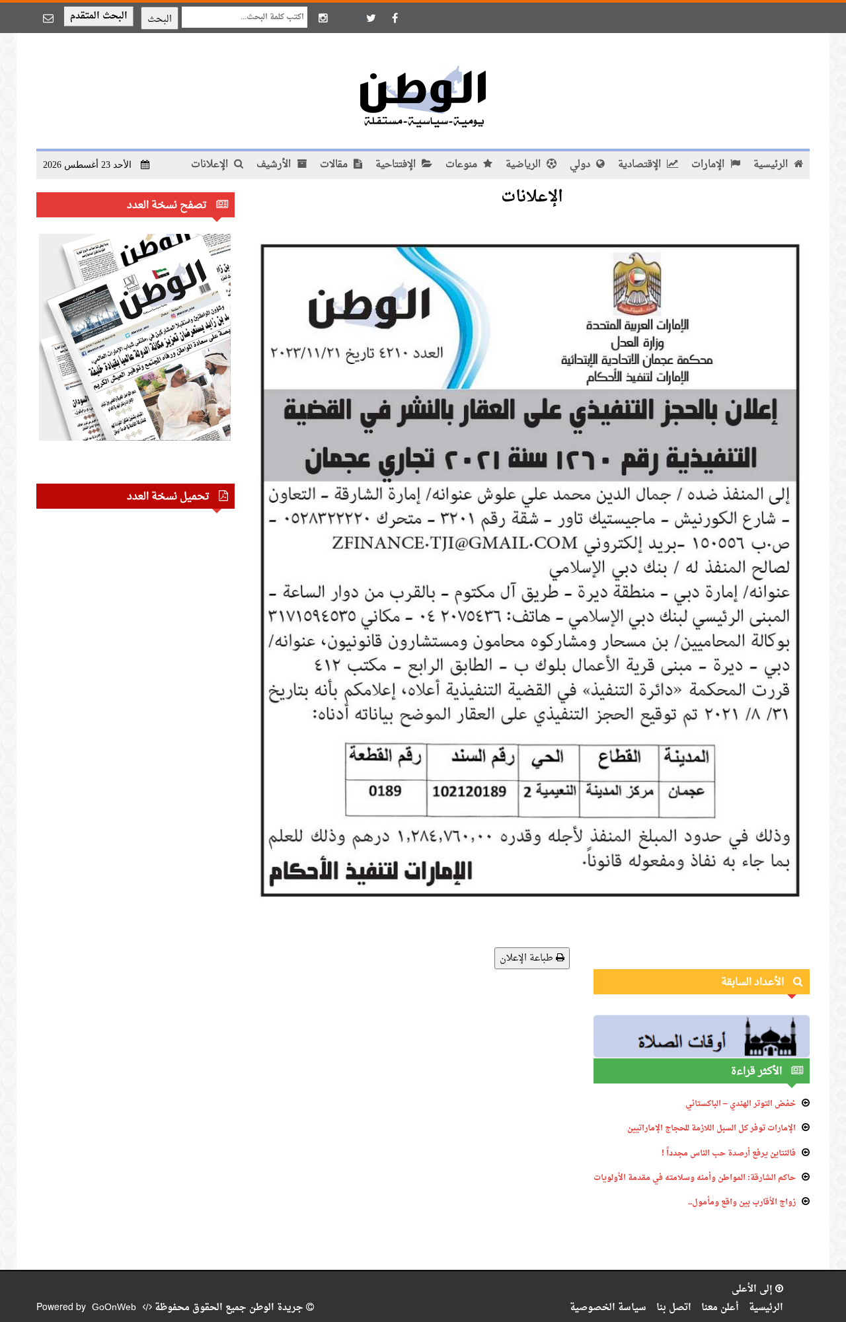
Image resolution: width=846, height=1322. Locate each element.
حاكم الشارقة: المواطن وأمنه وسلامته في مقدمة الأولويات (695, 1178)
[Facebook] (394, 18)
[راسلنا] (48, 18)
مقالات (335, 164)
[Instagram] (323, 18)
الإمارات (709, 164)
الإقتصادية (641, 164)
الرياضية (524, 164)
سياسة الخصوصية (608, 1308)
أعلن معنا (720, 1308)
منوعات (462, 164)
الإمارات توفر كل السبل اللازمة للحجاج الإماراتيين (711, 1128)
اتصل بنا (673, 1308)
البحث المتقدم (99, 16)
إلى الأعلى (753, 1289)
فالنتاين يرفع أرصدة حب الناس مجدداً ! (729, 1153)
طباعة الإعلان (528, 958)
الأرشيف (274, 164)
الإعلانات (211, 164)
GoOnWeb (114, 1308)
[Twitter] (371, 18)
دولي (581, 164)
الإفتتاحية (396, 164)
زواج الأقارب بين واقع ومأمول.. (742, 1202)
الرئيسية (771, 164)
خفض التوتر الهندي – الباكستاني (740, 1104)
